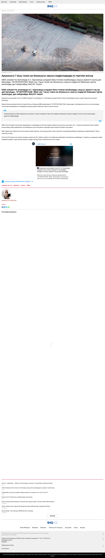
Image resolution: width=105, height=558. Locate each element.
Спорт (31, 2)
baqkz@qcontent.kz (7, 540)
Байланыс (43, 527)
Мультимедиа (23, 2)
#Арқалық (16, 185)
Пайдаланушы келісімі (8, 545)
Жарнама (35, 527)
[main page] (52, 7)
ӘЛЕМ (50, 2)
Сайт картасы (5, 548)
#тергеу (23, 185)
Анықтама (68, 527)
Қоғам (76, 527)
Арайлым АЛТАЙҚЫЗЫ (9, 200)
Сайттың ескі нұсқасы (56, 527)
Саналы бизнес (40, 2)
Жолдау (82, 527)
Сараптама (13, 2)
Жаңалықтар (10, 10)
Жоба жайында (25, 527)
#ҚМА (28, 185)
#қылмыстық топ (7, 185)
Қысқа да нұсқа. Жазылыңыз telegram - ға (19, 181)
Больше (52, 516)
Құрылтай (4, 2)
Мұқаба (4, 10)
